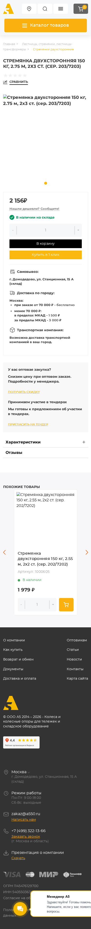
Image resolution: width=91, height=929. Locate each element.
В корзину (45, 243)
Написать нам (23, 819)
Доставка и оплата (19, 678)
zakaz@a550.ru (25, 814)
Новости (74, 659)
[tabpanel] (45, 136)
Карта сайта (77, 678)
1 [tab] (45, 183)
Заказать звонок (25, 836)
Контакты (75, 669)
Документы (13, 669)
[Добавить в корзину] (66, 604)
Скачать (18, 858)
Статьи (73, 650)
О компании (14, 640)
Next (87, 552)
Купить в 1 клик (45, 255)
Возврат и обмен (18, 659)
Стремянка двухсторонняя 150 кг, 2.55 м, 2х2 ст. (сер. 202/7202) (45, 558)
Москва (18, 772)
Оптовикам (77, 640)
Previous (4, 552)
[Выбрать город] (29, 9)
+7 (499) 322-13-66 (28, 831)
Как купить (13, 650)
